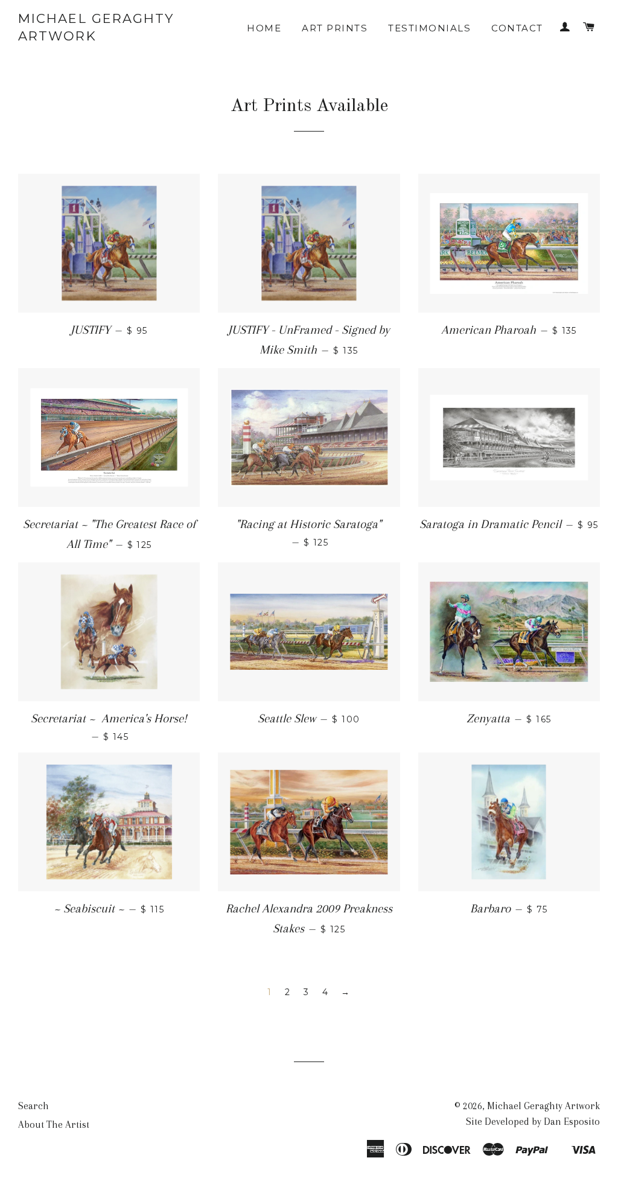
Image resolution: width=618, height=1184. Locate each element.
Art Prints (335, 28)
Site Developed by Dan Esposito (533, 1121)
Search (33, 1106)
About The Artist (53, 1124)
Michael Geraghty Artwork (96, 27)
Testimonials (429, 28)
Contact (517, 28)
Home (264, 28)
